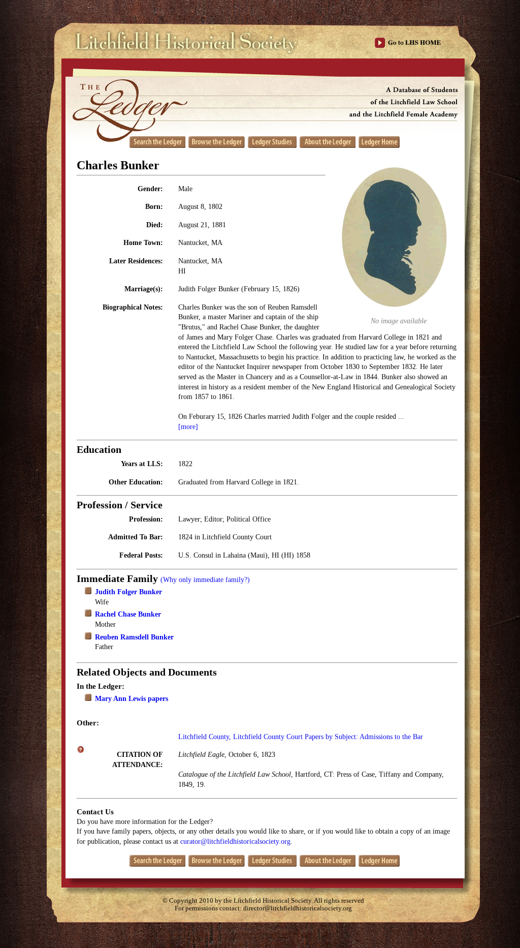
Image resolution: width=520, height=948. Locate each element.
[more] (188, 427)
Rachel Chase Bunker (128, 614)
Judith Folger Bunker (128, 592)
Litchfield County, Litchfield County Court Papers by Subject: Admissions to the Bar (300, 737)
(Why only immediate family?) (205, 580)
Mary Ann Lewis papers (131, 698)
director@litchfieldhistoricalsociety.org (297, 908)
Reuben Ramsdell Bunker (134, 637)
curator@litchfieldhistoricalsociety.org (235, 841)
